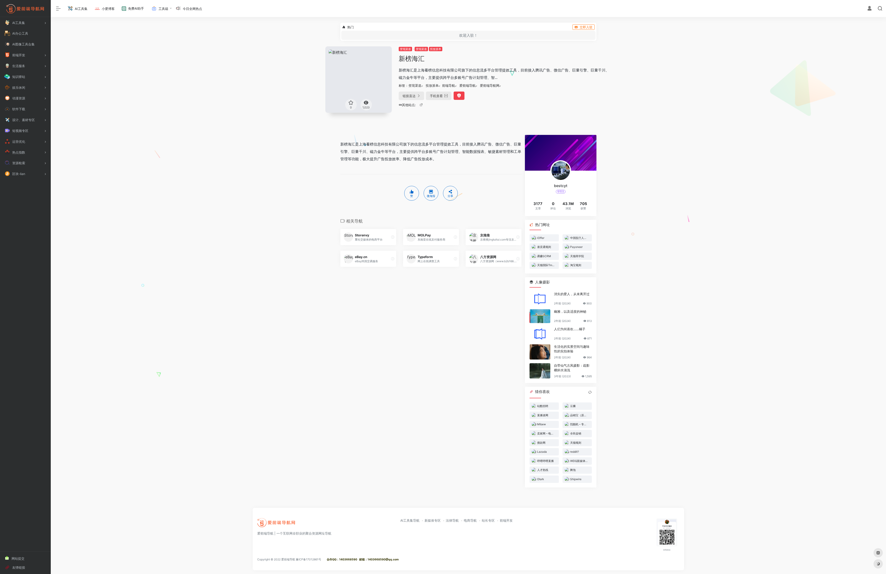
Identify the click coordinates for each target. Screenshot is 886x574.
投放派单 (435, 49)
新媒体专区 (433, 520)
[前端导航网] (276, 524)
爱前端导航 (467, 85)
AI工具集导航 (409, 520)
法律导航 (452, 520)
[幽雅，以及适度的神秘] (540, 316)
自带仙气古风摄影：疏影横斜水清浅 (572, 367)
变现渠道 (405, 49)
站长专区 (488, 520)
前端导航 (448, 85)
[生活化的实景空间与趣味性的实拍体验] (540, 352)
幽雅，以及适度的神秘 (570, 311)
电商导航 (470, 520)
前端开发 (506, 520)
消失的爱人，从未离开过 (572, 294)
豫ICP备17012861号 (308, 559)
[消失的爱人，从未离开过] (540, 299)
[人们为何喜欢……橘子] (540, 334)
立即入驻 (586, 27)
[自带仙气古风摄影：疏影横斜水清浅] (540, 370)
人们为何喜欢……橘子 (569, 329)
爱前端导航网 (489, 85)
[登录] (869, 9)
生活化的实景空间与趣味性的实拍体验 (572, 349)
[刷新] (590, 392)
